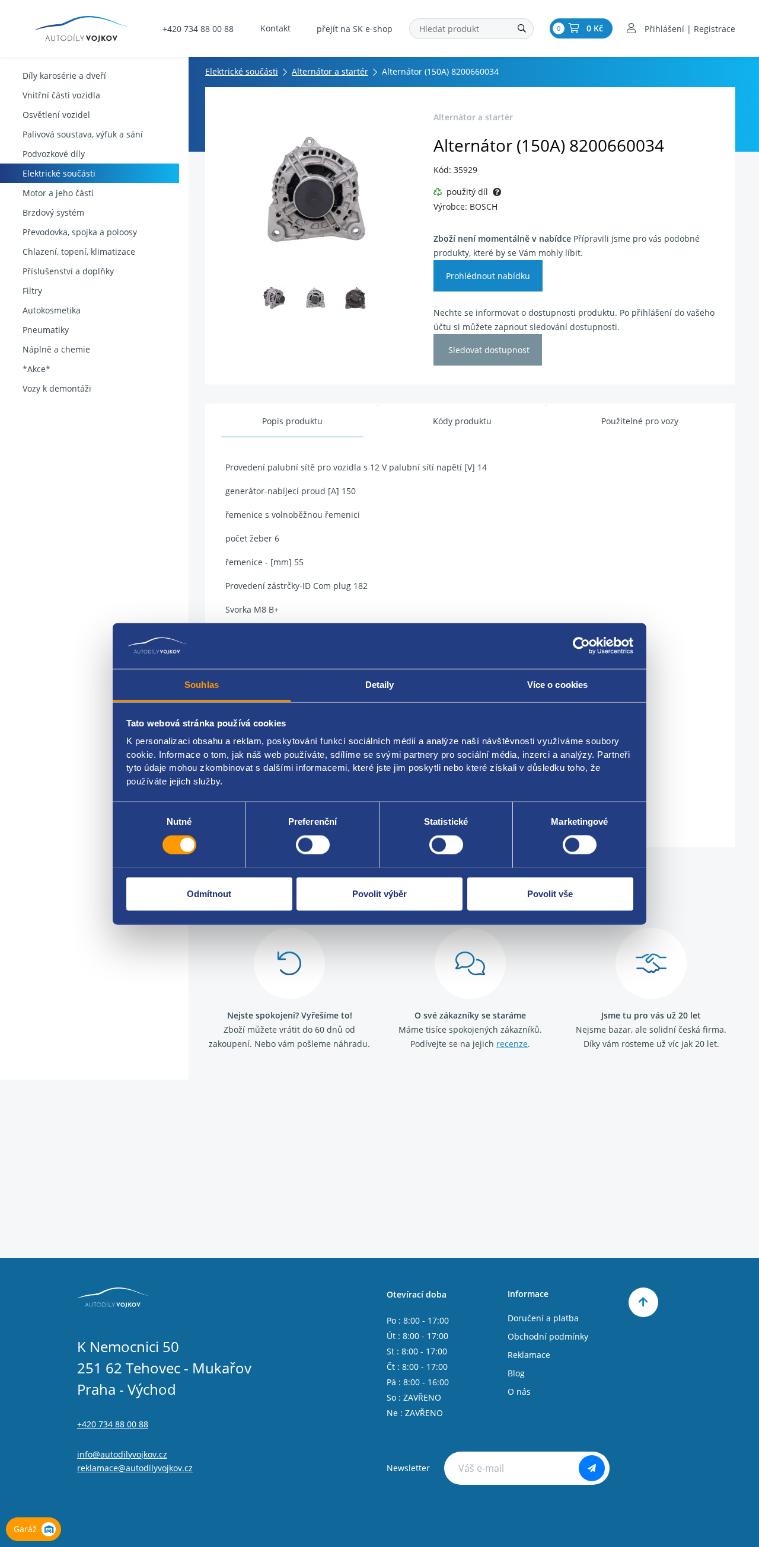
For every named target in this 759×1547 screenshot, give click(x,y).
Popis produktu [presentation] (292, 421)
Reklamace (529, 1354)
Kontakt (275, 28)
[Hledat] (522, 28)
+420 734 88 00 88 (198, 28)
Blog (516, 1373)
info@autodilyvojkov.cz (122, 1454)
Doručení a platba (543, 1318)
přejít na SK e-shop (355, 28)
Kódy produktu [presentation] (462, 421)
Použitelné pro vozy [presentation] (639, 421)
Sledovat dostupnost (488, 349)
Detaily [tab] (379, 684)
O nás (519, 1391)
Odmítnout (209, 893)
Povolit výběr (379, 893)
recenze (512, 1043)
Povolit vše (550, 893)
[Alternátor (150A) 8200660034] (315, 190)
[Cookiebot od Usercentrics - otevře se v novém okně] (581, 646)
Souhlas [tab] (201, 684)
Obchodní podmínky (548, 1336)
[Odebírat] (592, 1468)
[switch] (313, 844)
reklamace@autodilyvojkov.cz (135, 1468)
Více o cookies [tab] (557, 684)
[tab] (292, 421)
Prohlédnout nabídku (488, 275)
